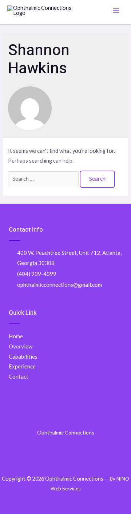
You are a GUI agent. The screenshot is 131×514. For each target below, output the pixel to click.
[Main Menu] (116, 10)
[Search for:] (44, 179)
